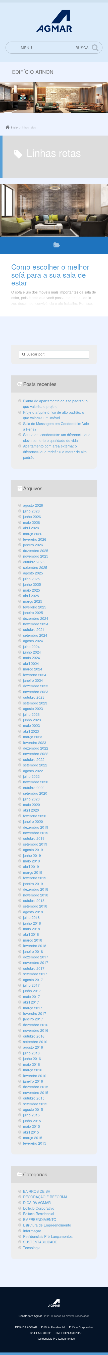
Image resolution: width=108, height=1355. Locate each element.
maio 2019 (31, 860)
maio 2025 (31, 590)
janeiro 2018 (33, 951)
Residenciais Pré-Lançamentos (48, 1236)
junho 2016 (32, 1058)
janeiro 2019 (33, 883)
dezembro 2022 (35, 748)
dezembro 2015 (35, 1086)
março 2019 (32, 872)
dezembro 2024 (35, 618)
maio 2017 (31, 996)
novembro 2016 (35, 1030)
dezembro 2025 (35, 550)
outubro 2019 (33, 838)
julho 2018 (31, 917)
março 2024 (32, 668)
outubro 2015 (33, 1098)
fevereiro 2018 (34, 945)
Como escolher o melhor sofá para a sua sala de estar (50, 274)
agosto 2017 (33, 979)
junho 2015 (32, 1120)
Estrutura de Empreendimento (47, 1225)
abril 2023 (31, 731)
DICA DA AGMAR (57, 246)
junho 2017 (32, 990)
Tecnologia (31, 1247)
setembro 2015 (35, 1103)
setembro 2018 (35, 906)
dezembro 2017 (35, 956)
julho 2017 (31, 985)
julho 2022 (31, 776)
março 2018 (32, 940)
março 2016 (32, 1069)
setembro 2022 (35, 764)
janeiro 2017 (33, 1018)
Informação (32, 1230)
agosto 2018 (33, 911)
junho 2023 (32, 719)
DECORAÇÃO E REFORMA (45, 1196)
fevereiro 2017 (34, 1013)
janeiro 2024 (33, 680)
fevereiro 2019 (34, 877)
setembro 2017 (35, 973)
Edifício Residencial (38, 1213)
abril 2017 (31, 1002)
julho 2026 (31, 510)
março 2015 (32, 1137)
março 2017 (32, 1007)
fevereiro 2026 (34, 539)
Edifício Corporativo (38, 1208)
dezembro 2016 (35, 1024)
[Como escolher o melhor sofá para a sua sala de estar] (54, 210)
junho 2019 (32, 855)
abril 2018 (31, 934)
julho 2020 (31, 798)
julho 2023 (31, 714)
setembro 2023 (35, 702)
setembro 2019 (35, 844)
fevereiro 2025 (34, 606)
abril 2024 (31, 663)
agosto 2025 (33, 572)
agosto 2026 (33, 505)
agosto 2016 (33, 1047)
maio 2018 (31, 928)
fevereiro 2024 (34, 674)
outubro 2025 (33, 561)
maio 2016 (31, 1064)
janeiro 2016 (33, 1081)
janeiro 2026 (33, 544)
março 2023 (32, 736)
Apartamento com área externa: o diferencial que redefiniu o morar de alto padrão (55, 451)
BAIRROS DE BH (36, 1191)
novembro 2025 (35, 556)
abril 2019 (31, 866)
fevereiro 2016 (34, 1075)
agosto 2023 (33, 708)
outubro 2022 (33, 759)
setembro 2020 (35, 793)
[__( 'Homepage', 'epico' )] (54, 1303)
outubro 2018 (33, 900)
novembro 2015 (35, 1092)
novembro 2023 (35, 691)
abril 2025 (31, 595)
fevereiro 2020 (34, 815)
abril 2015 (31, 1132)
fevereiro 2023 (34, 742)
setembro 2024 (35, 635)
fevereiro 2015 (34, 1143)
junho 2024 (32, 652)
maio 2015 (31, 1126)
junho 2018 (32, 923)
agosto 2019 (33, 849)
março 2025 (32, 601)
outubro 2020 (33, 787)
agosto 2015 (33, 1109)
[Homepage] (54, 21)
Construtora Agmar (30, 1316)
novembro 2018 (35, 894)
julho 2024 (31, 646)
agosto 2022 (33, 770)
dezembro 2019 (35, 827)
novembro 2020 (35, 781)
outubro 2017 (33, 968)
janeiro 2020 (33, 821)
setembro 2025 (35, 567)
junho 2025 (32, 584)
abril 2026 (31, 527)
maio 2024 (31, 657)
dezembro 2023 (35, 685)
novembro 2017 (35, 962)
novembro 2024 (35, 623)
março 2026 (32, 533)
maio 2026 (31, 522)
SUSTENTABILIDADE (40, 1241)
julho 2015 (31, 1114)
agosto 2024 (33, 640)
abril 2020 (31, 810)
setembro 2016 (35, 1041)
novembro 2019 (35, 832)
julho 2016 (31, 1052)
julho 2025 (31, 578)
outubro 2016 (33, 1036)
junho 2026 (32, 516)
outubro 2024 (33, 629)
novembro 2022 (35, 753)
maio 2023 (31, 725)
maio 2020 (31, 804)
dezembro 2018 (35, 889)
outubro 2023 (33, 697)
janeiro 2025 (33, 612)
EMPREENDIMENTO (39, 1219)
